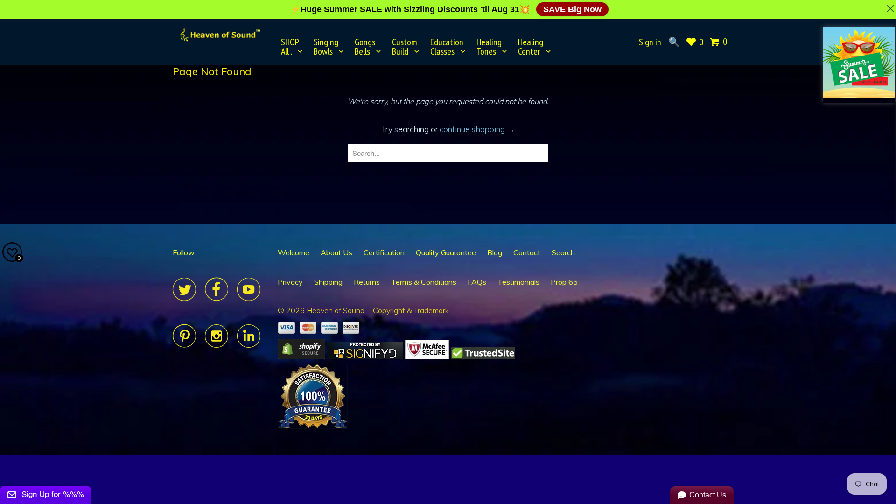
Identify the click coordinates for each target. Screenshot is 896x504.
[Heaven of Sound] (220, 35)
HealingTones (489, 46)
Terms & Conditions (423, 282)
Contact (526, 252)
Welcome (293, 252)
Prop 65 (564, 282)
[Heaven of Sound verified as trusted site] (483, 356)
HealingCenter (531, 46)
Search (563, 252)
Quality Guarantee (446, 252)
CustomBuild (404, 46)
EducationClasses (446, 46)
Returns (367, 282)
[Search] (673, 42)
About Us (336, 252)
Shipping (328, 282)
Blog (494, 252)
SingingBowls (326, 46)
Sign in (650, 42)
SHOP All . (290, 46)
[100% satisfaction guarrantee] (313, 426)
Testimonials (518, 282)
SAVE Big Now (572, 9)
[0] (715, 42)
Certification (384, 252)
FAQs (477, 282)
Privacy (290, 282)
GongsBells (365, 46)
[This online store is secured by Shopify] (301, 356)
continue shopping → (477, 129)
